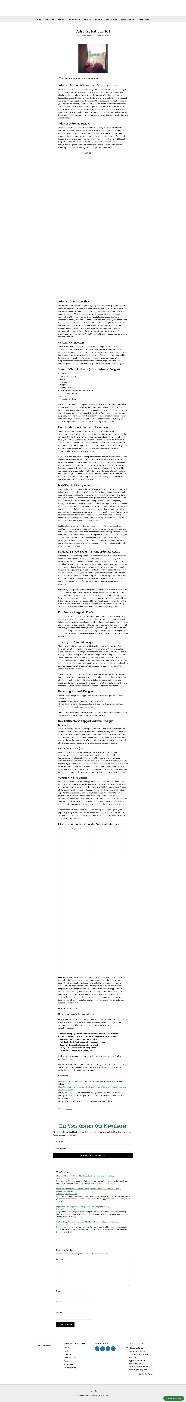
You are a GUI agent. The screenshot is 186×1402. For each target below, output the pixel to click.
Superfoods (69, 1364)
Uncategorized (70, 1367)
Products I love (70, 1357)
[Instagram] (102, 1348)
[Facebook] (97, 1348)
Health (66, 1351)
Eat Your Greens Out (93, 8)
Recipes (67, 1361)
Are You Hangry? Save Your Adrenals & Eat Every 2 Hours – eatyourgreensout (86, 1222)
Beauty (67, 1347)
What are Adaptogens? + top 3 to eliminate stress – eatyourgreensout (83, 1176)
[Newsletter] (113, 1348)
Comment (60, 1259)
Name (59, 1291)
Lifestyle (69, 1109)
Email (58, 1302)
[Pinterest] (108, 1348)
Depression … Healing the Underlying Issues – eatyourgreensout (81, 1206)
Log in (107, 1395)
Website (59, 1313)
